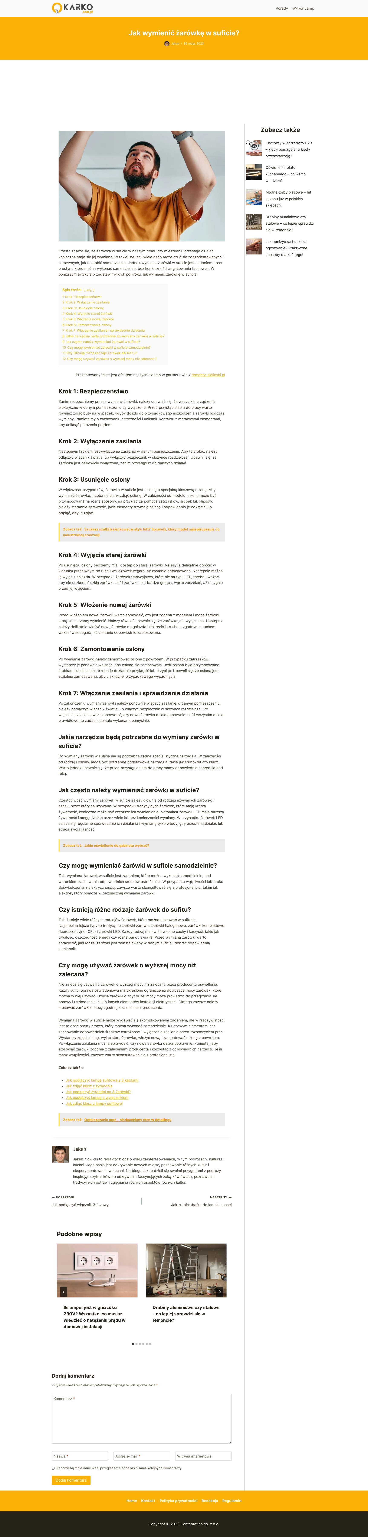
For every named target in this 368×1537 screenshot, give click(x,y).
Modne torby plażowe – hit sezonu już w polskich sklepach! (288, 198)
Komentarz (64, 1399)
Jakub (175, 43)
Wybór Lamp (303, 8)
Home (131, 1501)
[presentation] (97, 1270)
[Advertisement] (184, 92)
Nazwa (61, 1456)
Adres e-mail (128, 1456)
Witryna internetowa (194, 1456)
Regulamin (232, 1501)
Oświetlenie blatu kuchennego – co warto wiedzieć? (286, 174)
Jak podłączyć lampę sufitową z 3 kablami (102, 1080)
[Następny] (219, 1292)
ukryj (89, 290)
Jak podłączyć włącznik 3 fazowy (80, 1201)
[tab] (133, 1344)
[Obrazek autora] (167, 43)
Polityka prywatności (178, 1501)
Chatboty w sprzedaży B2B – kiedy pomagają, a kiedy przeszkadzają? (289, 149)
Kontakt (148, 1501)
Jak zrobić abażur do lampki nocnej (201, 1201)
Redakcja (210, 1501)
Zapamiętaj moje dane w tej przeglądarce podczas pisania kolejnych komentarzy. (119, 1468)
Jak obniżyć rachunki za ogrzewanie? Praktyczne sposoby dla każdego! (286, 248)
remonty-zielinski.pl (208, 375)
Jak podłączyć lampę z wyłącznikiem (97, 1097)
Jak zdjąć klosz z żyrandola (89, 1086)
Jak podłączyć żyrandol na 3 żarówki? (98, 1092)
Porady (282, 8)
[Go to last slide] (63, 1292)
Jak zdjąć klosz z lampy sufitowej (94, 1103)
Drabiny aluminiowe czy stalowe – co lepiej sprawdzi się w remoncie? (186, 1314)
